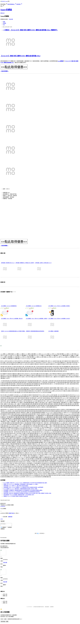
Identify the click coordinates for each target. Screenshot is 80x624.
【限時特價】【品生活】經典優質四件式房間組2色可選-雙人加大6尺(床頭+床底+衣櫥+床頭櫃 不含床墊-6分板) (27, 493)
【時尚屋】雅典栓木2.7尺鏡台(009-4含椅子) (24, 262)
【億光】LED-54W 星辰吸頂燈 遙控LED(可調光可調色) (13, 331)
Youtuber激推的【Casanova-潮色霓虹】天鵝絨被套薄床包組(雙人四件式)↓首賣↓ (20, 488)
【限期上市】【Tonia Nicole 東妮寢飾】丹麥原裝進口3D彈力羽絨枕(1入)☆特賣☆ (20, 484)
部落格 (4, 23)
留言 (13, 513)
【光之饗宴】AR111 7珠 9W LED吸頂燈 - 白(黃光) (37, 318)
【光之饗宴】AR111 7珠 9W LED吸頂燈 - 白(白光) (59, 318)
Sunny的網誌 (6, 10)
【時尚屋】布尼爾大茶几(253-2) (8, 262)
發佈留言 (2, 528)
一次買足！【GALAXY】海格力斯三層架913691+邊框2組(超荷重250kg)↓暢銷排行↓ (30, 30)
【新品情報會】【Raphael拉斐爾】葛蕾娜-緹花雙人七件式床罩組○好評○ (18, 494)
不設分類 (11, 19)
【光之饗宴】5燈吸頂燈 (53, 331)
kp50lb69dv (2, 506)
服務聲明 (52, 606)
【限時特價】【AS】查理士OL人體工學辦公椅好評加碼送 (15, 485)
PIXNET (30, 606)
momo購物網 (60, 61)
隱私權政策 (47, 606)
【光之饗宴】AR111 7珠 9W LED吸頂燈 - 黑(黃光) (59, 305)
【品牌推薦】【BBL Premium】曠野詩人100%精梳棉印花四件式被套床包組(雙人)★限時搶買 (23, 487)
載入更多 (2, 521)
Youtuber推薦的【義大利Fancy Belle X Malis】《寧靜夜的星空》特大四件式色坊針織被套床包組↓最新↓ (25, 482)
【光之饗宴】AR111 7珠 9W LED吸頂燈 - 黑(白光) (12, 318)
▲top (1, 518)
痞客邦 (10, 513)
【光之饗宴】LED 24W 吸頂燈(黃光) (9, 305)
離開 (7, 621)
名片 (4, 24)
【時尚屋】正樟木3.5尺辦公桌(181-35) (43, 262)
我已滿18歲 (3, 621)
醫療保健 (10, 516)
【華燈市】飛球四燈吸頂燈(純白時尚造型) (35, 331)
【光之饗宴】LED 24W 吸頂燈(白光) (34, 305)
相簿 (4, 21)
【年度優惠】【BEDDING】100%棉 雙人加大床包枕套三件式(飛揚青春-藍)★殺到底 (21, 491)
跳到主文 (2, 13)
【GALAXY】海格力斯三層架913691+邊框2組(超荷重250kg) (20, 56)
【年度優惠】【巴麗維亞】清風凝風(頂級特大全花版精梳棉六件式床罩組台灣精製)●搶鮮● (22, 490)
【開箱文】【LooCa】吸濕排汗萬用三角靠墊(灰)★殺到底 (15, 496)
